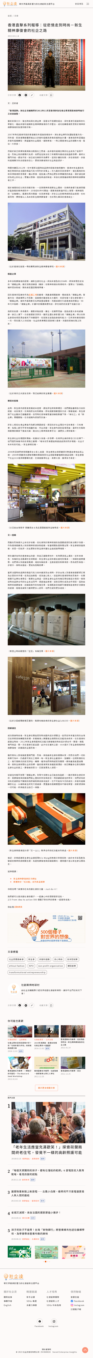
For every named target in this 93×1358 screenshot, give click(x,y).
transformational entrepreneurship (27, 972)
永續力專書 (32, 1305)
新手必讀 (31, 1297)
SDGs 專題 (32, 1301)
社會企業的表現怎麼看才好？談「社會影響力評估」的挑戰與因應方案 (20, 1045)
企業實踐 (23, 1039)
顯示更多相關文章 (46, 1087)
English (7, 1305)
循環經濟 (35, 1201)
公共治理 (49, 1039)
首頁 (10, 15)
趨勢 (21, 1051)
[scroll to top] (85, 1350)
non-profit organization (50, 965)
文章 (16, 15)
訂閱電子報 (76, 1309)
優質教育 (25, 1179)
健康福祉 (26, 1158)
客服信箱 (75, 1297)
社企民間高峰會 (16, 959)
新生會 (31, 959)
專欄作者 (8, 1301)
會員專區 (79, 3)
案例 (42, 1201)
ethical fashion (16, 965)
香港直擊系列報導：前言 (71, 1071)
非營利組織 (44, 959)
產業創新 (35, 1158)
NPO (31, 965)
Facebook (79, 1301)
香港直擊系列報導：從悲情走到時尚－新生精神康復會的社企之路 (73, 1042)
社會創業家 (12, 1039)
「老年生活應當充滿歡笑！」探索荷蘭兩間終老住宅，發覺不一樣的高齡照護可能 (47, 1149)
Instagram (79, 1305)
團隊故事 (8, 1297)
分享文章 (12, 95)
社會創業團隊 (53, 1297)
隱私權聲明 (46, 1349)
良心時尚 (58, 959)
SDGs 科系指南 (54, 1305)
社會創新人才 (53, 1301)
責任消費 (25, 1218)
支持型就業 (72, 959)
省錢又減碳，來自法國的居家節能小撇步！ (36, 1212)
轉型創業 (72, 965)
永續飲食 (35, 1239)
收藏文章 (43, 95)
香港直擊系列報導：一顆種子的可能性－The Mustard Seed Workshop (20, 1073)
